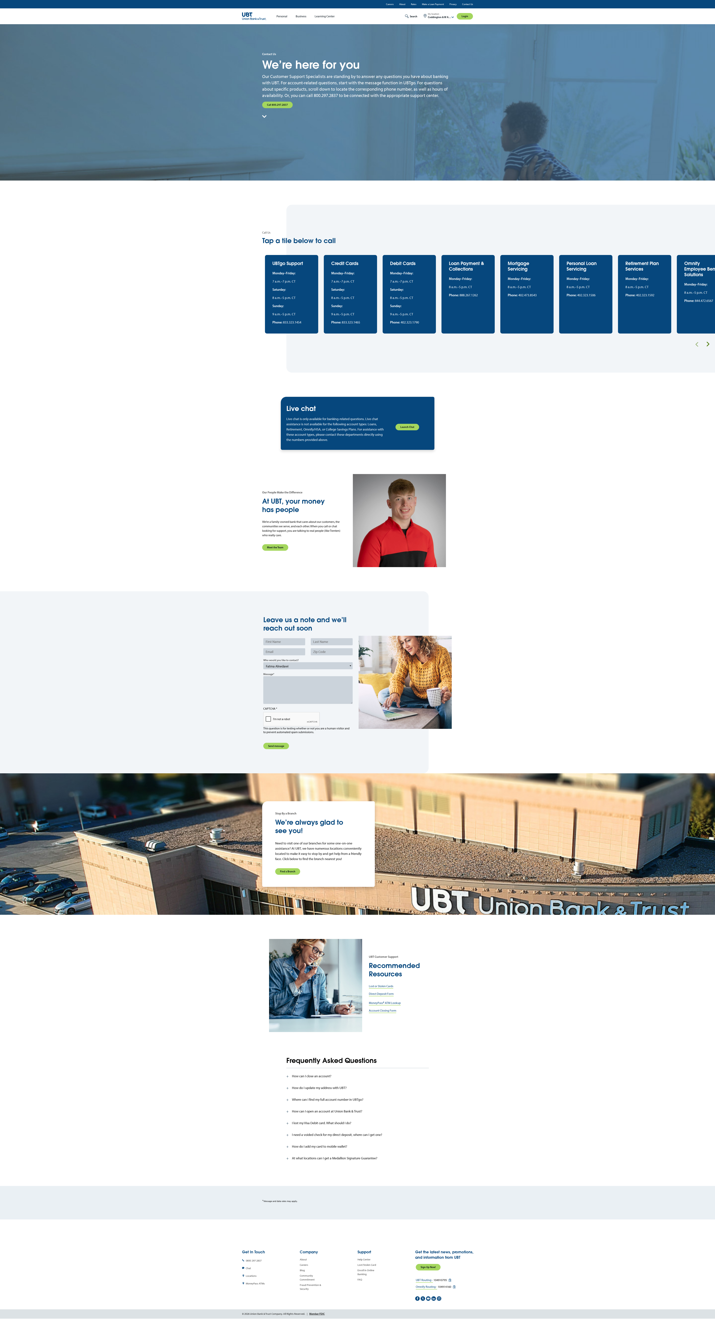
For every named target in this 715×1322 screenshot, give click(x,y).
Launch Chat (407, 427)
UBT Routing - (424, 1280)
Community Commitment (307, 1277)
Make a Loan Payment (433, 4)
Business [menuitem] (301, 16)
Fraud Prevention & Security (310, 1287)
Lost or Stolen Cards (381, 986)
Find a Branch (287, 871)
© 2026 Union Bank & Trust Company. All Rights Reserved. (273, 1313)
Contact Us (467, 4)
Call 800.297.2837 (277, 104)
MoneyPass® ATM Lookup (385, 1003)
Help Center (364, 1259)
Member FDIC (317, 1313)
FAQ (360, 1279)
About (402, 4)
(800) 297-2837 (254, 1260)
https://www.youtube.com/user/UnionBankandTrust (428, 1298)
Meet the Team (275, 547)
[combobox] (307, 665)
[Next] (708, 344)
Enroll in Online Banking (366, 1272)
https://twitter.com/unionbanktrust (423, 1298)
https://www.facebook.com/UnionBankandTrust (417, 1298)
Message (268, 674)
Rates (413, 4)
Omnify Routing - (426, 1286)
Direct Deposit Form (381, 994)
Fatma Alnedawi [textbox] (277, 666)
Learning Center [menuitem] (325, 16)
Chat (248, 1268)
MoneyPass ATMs (255, 1283)
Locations (251, 1276)
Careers (390, 4)
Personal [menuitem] (282, 16)
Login (465, 16)
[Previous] (697, 344)
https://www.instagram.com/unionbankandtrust (439, 1298)
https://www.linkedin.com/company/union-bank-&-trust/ (433, 1298)
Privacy (453, 4)
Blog (302, 1270)
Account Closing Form (382, 1010)
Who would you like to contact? (281, 660)
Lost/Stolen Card (367, 1265)
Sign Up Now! (428, 1267)
